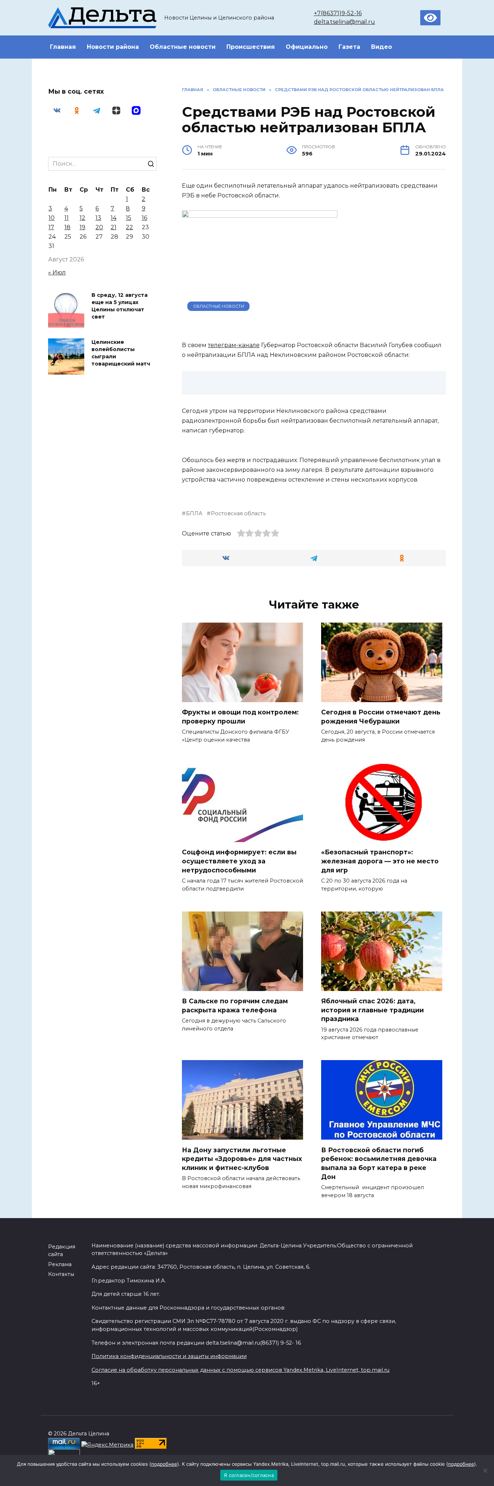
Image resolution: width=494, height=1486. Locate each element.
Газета (349, 46)
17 (51, 227)
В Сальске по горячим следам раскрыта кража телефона (235, 1005)
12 (82, 217)
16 (144, 217)
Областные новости (183, 46)
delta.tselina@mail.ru (344, 21)
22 (129, 227)
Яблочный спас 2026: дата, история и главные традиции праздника (372, 1009)
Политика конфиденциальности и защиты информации (169, 1356)
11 (66, 217)
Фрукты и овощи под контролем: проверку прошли (240, 716)
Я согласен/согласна (249, 1475)
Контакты (61, 1274)
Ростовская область (238, 513)
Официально (307, 46)
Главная (63, 46)
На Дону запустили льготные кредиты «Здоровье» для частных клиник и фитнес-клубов (242, 1158)
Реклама (60, 1264)
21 (113, 227)
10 (51, 217)
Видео (381, 46)
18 (67, 227)
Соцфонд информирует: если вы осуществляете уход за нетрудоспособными (239, 861)
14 (113, 217)
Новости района (113, 46)
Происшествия (250, 46)
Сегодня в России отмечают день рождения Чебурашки (380, 716)
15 (128, 217)
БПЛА (194, 513)
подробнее (164, 1464)
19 (82, 227)
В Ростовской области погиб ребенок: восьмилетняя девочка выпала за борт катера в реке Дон (378, 1163)
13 (98, 217)
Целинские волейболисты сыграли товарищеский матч (120, 353)
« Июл (57, 272)
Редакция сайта (61, 1250)
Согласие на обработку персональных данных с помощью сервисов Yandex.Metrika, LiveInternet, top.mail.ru (240, 1370)
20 (99, 227)
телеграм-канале (234, 345)
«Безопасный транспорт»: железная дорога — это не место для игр (380, 861)
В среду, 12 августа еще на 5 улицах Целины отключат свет (119, 306)
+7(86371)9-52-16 (338, 13)
